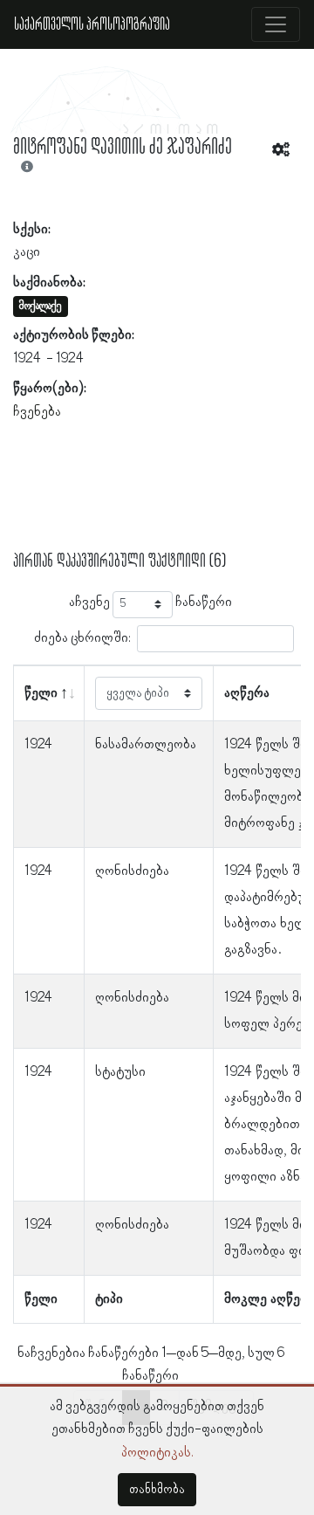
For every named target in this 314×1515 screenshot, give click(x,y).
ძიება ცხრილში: (82, 637)
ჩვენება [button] (37, 412)
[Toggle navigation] (275, 24)
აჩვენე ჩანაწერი (150, 602)
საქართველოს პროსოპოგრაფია (92, 24)
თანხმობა (157, 1490)
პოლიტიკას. (157, 1453)
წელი (41, 693)
